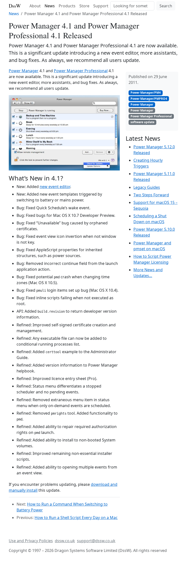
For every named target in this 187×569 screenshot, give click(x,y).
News (50, 6)
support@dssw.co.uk (96, 540)
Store (84, 6)
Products (67, 6)
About (35, 6)
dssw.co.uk (65, 540)
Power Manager (23, 70)
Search (165, 6)
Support (100, 6)
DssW (15, 5)
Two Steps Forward (151, 195)
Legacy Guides (146, 187)
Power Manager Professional (81, 70)
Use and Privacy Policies (31, 540)
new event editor (55, 186)
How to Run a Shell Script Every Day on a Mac (76, 517)
